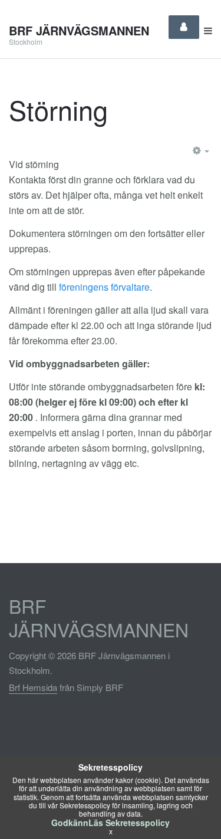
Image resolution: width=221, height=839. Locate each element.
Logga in (184, 27)
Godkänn (69, 822)
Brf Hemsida (33, 687)
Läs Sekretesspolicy (129, 822)
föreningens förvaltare (104, 287)
